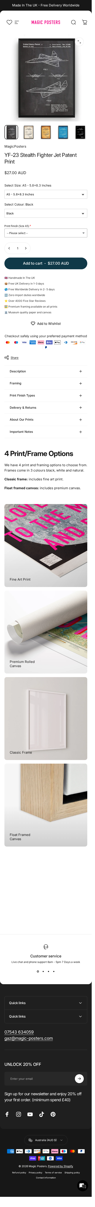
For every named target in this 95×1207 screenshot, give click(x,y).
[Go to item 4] (63, 132)
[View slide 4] (54, 971)
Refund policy (19, 1172)
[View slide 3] (48, 971)
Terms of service (53, 1172)
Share (15, 357)
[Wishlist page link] (9, 22)
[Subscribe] (79, 1078)
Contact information (46, 1177)
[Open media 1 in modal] (79, 41)
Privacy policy (35, 1172)
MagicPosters (15, 146)
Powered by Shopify (60, 1166)
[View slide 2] (43, 971)
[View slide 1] (38, 971)
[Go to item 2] (28, 132)
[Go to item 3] (46, 132)
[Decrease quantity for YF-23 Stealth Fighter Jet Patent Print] (9, 248)
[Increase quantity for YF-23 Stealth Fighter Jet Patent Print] (25, 248)
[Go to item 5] (80, 132)
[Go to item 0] (11, 132)
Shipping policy (72, 1172)
